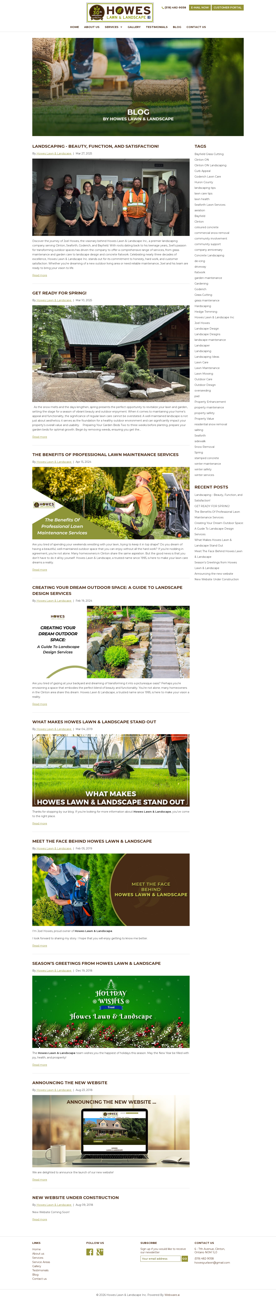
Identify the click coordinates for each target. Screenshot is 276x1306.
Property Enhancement (210, 401)
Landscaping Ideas (207, 356)
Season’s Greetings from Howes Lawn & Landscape (96, 963)
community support (208, 244)
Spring (199, 452)
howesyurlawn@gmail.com (212, 1262)
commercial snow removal (212, 233)
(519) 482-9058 (175, 7)
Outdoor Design (205, 385)
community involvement (211, 238)
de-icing (200, 261)
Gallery (134, 27)
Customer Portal (228, 7)
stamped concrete (207, 458)
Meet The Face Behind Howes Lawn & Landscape (92, 841)
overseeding (203, 390)
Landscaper (202, 345)
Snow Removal (204, 447)
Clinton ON (202, 159)
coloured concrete (207, 227)
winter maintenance (208, 463)
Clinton (199, 221)
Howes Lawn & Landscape (152, 811)
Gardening (201, 283)
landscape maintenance (210, 340)
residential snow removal (211, 424)
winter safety (203, 469)
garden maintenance (208, 278)
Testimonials (157, 27)
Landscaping (203, 351)
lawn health (202, 199)
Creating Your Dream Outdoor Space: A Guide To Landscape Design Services (219, 528)
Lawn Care (201, 362)
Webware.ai (172, 1295)
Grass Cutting (203, 295)
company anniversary (208, 249)
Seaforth (200, 435)
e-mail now (200, 7)
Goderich (200, 289)
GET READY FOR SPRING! (59, 293)
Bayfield (200, 216)
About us (38, 1253)
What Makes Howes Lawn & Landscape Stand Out (94, 721)
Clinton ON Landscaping (210, 165)
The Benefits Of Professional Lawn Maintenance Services (105, 454)
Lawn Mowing (204, 373)
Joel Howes (202, 323)
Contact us (39, 1278)
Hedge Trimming (206, 311)
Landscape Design (207, 328)
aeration (200, 210)
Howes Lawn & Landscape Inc (214, 317)
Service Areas (41, 1262)
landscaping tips (205, 188)
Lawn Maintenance (207, 368)
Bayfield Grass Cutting (209, 154)
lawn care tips (203, 193)
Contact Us (196, 27)
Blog (177, 27)
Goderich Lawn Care (208, 176)
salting (199, 430)
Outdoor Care (203, 379)
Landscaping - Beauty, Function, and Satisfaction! (95, 146)
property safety (205, 413)
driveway (200, 266)
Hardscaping (203, 306)
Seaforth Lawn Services (210, 204)
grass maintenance (207, 300)
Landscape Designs (207, 334)
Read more (39, 275)
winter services (204, 475)
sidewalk (200, 441)
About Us (92, 27)
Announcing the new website (69, 1082)
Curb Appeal (202, 171)
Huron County (204, 182)
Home (36, 1249)
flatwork (200, 272)
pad (197, 396)
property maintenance (209, 407)
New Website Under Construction (75, 1197)
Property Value (204, 418)
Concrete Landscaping (209, 255)
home (74, 27)
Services (111, 27)
